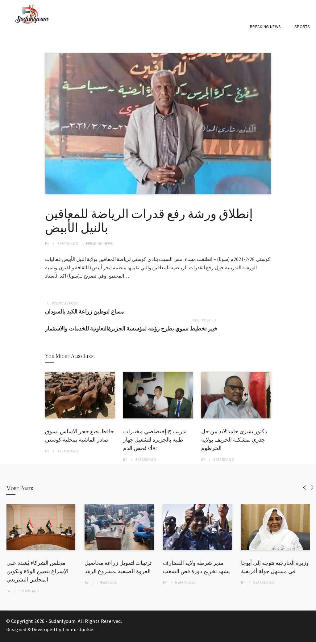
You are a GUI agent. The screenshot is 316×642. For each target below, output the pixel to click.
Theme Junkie (77, 629)
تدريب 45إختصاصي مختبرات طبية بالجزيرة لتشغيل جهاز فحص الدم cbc (155, 439)
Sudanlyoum (62, 621)
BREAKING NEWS (265, 26)
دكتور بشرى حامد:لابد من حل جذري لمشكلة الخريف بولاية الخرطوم (234, 439)
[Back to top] (310, 636)
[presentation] (304, 487)
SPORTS (302, 26)
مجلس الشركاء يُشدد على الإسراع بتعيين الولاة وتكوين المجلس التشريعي (37, 571)
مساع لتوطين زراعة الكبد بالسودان (84, 311)
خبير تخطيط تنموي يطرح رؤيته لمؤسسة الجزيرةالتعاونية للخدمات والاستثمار (131, 328)
